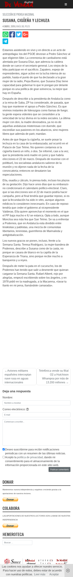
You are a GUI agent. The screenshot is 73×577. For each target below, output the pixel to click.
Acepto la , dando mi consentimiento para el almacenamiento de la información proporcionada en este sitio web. (32, 461)
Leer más (39, 574)
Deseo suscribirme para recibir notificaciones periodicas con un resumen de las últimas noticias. (35, 451)
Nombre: (8, 397)
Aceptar (54, 574)
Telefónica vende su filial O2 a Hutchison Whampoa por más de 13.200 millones (54, 376)
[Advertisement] (36, 325)
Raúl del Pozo (23, 26)
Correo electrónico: (14, 409)
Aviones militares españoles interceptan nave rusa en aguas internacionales (18, 376)
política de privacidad (30, 457)
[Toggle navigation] (65, 4)
